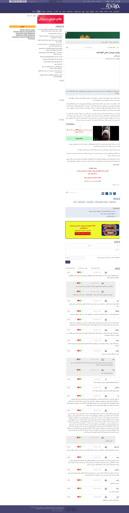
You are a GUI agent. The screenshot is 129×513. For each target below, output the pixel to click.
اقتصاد (105, 12)
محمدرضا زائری (81, 202)
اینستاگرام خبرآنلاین (20, 1)
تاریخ (83, 12)
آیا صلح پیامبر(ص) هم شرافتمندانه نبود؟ (53, 62)
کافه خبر (56, 12)
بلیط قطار (25, 35)
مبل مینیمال (22, 32)
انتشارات (43, 12)
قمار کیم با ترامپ (58, 64)
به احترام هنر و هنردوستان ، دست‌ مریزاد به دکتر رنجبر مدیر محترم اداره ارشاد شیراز (50, 45)
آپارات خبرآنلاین (15, 1)
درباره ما (93, 1)
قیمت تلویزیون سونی (30, 32)
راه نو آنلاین (27, 30)
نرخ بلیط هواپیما (15, 37)
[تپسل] (66, 33)
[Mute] (97, 139)
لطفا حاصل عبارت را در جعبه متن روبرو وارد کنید (108, 257)
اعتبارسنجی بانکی (19, 33)
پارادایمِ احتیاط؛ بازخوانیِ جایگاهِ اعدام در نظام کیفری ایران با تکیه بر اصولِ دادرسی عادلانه (50, 49)
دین (60, 12)
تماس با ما (98, 1)
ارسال (68, 262)
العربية (112, 1)
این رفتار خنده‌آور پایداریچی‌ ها (55, 33)
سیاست (110, 12)
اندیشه (64, 12)
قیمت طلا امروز (31, 35)
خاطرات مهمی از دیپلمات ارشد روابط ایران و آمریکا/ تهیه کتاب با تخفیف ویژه (50, 37)
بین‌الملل (92, 12)
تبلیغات (88, 1)
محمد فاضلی (112, 202)
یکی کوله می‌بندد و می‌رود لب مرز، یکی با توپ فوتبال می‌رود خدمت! (50, 71)
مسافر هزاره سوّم (111, 216)
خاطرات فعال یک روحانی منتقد (108, 214)
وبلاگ (38, 12)
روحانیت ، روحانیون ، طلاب (101, 202)
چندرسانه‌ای (49, 12)
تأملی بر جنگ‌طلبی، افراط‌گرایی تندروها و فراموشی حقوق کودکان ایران (51, 76)
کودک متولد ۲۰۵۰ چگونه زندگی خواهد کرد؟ (52, 59)
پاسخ (68, 272)
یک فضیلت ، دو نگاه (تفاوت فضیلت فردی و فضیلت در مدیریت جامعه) (50, 53)
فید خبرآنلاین (25, 1)
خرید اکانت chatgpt (30, 37)
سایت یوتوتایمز (19, 35)
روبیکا (10, 1)
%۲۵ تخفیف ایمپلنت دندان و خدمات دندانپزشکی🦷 (82, 227)
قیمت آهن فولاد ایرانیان (29, 33)
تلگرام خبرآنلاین (23, 1)
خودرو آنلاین (70, 12)
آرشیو (85, 1)
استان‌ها (34, 12)
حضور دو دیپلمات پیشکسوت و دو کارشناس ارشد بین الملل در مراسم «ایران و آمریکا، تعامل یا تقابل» (50, 30)
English (108, 1)
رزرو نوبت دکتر (31, 39)
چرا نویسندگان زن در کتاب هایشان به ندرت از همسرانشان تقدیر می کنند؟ (52, 67)
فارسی (116, 1)
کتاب (75, 202)
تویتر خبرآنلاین (18, 1)
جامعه (96, 12)
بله (13, 1)
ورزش (87, 12)
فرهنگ (101, 12)
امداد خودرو (22, 37)
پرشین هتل (16, 32)
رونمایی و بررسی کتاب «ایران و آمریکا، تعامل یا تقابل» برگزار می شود (50, 41)
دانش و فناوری (77, 12)
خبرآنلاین (110, 6)
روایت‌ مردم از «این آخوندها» (108, 52)
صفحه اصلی (116, 12)
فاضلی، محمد (104, 42)
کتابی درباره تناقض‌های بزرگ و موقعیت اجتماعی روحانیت (93, 171)
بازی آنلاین (22, 30)
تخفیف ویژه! (79, 138)
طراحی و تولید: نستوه (56, 510)
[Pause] (95, 139)
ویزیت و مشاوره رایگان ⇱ (82, 233)
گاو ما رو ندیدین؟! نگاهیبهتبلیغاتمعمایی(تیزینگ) (51, 57)
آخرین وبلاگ (59, 27)
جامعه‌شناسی (90, 202)
